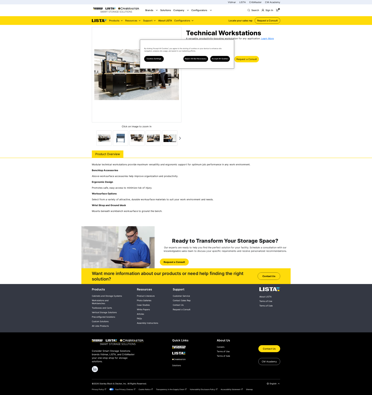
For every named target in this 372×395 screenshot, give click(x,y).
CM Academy (272, 2)
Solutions (165, 10)
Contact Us (269, 348)
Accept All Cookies (220, 59)
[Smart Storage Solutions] (116, 12)
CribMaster (255, 2)
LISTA (242, 2)
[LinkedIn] (95, 369)
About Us (223, 340)
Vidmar (232, 2)
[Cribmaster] (180, 360)
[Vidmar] (180, 347)
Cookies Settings (154, 59)
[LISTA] (269, 290)
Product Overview (107, 154)
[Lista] (180, 353)
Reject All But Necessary (196, 59)
